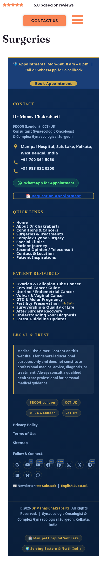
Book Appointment (53, 83)
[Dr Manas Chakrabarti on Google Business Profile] (17, 465)
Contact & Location (35, 253)
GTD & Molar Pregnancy (39, 299)
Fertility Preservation (44, 303)
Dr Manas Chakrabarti (50, 508)
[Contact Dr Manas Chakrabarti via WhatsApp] (38, 475)
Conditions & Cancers (37, 230)
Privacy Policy (25, 424)
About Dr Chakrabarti (37, 226)
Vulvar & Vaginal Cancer (40, 295)
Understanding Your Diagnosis (46, 315)
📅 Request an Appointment (53, 195)
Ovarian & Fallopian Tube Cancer (48, 283)
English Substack (74, 486)
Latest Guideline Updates (41, 319)
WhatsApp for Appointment (49, 182)
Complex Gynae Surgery (40, 238)
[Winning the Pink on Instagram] (69, 465)
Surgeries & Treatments (39, 234)
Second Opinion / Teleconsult (44, 249)
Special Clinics (30, 241)
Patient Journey (31, 245)
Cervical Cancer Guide (38, 287)
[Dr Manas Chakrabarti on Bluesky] (27, 475)
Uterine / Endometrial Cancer (45, 291)
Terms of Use (24, 433)
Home (22, 222)
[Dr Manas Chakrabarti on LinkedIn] (17, 475)
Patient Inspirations (36, 257)
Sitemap (20, 442)
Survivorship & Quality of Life (45, 307)
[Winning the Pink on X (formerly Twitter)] (79, 465)
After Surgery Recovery (39, 311)
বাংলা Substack (46, 486)
